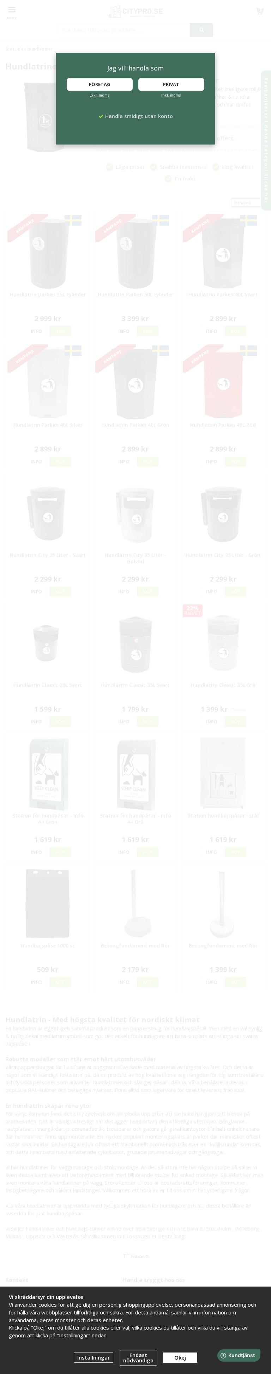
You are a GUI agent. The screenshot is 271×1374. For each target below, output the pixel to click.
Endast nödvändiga (138, 1357)
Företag (99, 84)
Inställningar (93, 1357)
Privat (171, 84)
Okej (180, 1357)
